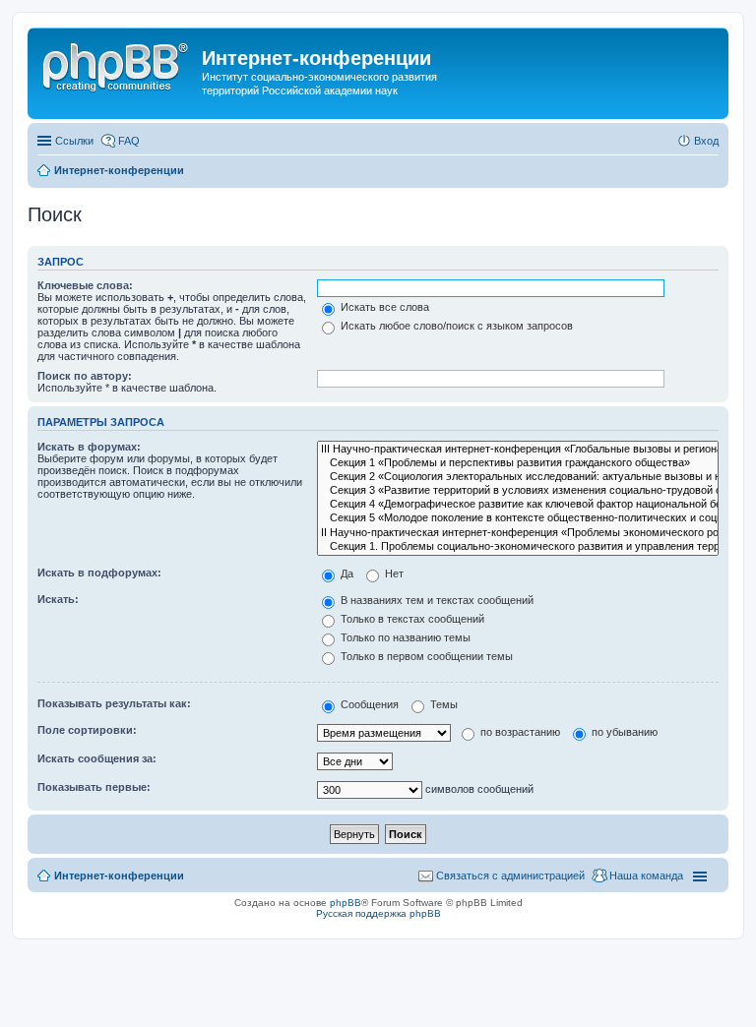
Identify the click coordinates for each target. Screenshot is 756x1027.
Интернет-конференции (119, 875)
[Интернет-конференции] (117, 63)
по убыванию (623, 732)
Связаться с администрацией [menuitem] (510, 875)
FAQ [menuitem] (129, 141)
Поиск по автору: (84, 376)
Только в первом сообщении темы (425, 656)
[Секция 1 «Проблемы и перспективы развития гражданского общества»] (518, 463)
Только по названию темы (404, 637)
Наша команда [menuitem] (646, 875)
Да (345, 573)
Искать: (58, 599)
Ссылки (74, 141)
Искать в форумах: (89, 447)
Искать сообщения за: (97, 758)
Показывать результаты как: (114, 703)
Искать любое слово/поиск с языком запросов (455, 326)
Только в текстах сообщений (411, 619)
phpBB (345, 902)
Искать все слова (383, 307)
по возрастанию (518, 732)
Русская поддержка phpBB (378, 913)
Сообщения (368, 704)
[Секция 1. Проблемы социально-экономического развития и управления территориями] (518, 547)
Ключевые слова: (85, 285)
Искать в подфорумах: (99, 572)
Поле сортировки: (87, 730)
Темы (442, 704)
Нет (393, 573)
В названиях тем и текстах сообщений (436, 600)
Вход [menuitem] (706, 141)
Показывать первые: (94, 787)
